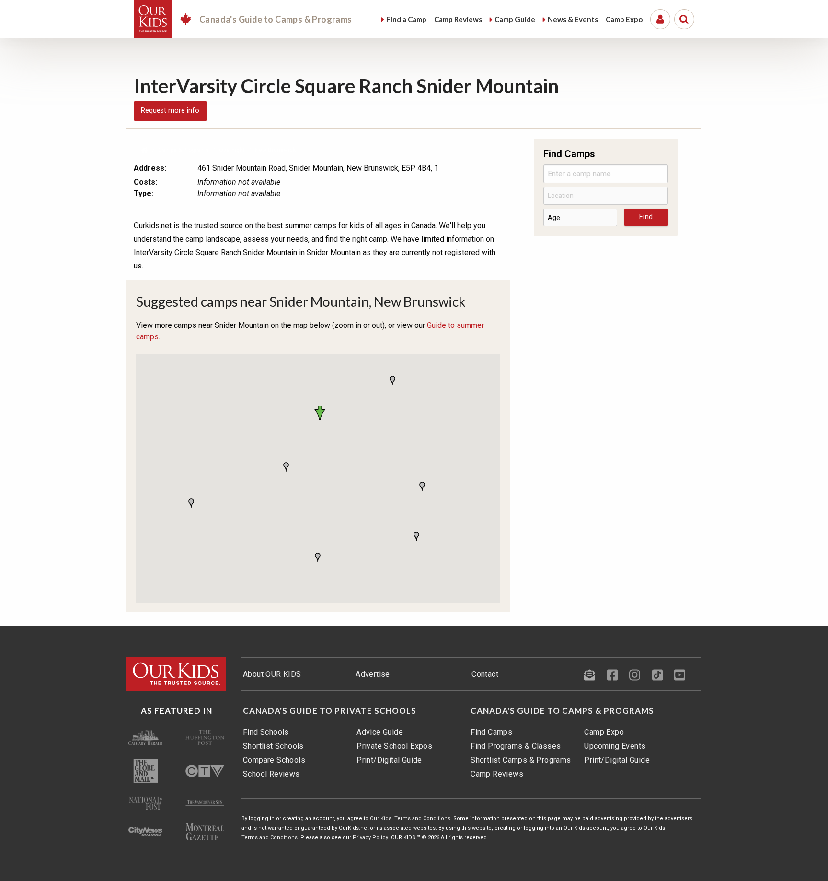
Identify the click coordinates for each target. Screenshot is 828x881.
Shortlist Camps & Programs (521, 760)
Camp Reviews (497, 773)
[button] (321, 413)
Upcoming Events (614, 746)
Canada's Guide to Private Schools (329, 711)
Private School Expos (394, 746)
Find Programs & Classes (516, 746)
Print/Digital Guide (389, 760)
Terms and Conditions (270, 838)
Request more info (170, 110)
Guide (514, 19)
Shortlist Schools (273, 746)
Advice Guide (379, 732)
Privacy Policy (370, 838)
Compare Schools (274, 760)
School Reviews (271, 773)
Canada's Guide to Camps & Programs (562, 711)
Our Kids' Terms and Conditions (410, 818)
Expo (624, 19)
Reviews (458, 19)
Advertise (373, 674)
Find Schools (266, 732)
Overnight (232, 150)
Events (573, 19)
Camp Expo (604, 732)
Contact (485, 674)
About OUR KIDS (272, 674)
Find (406, 19)
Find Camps (491, 732)
